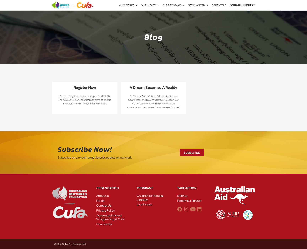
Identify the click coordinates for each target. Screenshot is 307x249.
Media (100, 200)
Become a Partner (189, 200)
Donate (182, 195)
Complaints (104, 224)
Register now (85, 87)
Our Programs (171, 5)
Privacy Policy (105, 210)
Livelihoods (144, 204)
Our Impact (148, 5)
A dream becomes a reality (153, 87)
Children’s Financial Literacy (150, 197)
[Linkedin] (199, 209)
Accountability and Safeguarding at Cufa (110, 217)
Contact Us (219, 5)
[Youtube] (192, 209)
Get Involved (196, 5)
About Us (102, 195)
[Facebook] (179, 209)
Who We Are (126, 5)
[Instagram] (186, 209)
